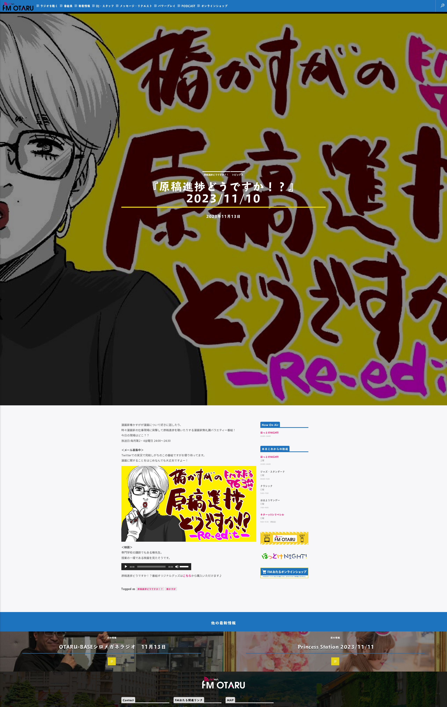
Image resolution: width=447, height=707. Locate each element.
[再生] (126, 589)
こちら (187, 598)
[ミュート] (177, 589)
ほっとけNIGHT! (269, 454)
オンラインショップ (214, 6)
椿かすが (171, 611)
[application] (156, 588)
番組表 (68, 6)
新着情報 (84, 6)
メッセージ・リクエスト (136, 6)
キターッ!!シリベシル (272, 537)
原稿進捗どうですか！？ (150, 611)
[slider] (184, 588)
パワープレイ (167, 6)
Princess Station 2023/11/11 (336, 669)
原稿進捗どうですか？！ (216, 185)
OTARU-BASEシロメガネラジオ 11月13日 (112, 669)
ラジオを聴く (49, 6)
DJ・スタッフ (105, 6)
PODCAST (188, 6)
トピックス (237, 185)
